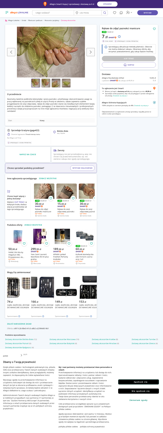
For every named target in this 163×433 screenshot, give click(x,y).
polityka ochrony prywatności (92, 426)
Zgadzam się (140, 382)
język (25, 354)
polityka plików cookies (68, 426)
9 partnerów (43, 400)
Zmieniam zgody (139, 400)
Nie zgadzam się (141, 391)
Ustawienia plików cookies (70, 419)
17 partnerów (45, 398)
